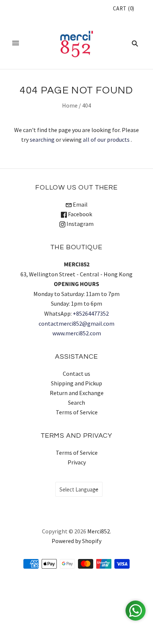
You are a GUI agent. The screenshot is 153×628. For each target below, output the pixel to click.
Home (70, 105)
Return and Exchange (77, 393)
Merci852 (98, 531)
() (123, 8)
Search (76, 402)
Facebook (79, 214)
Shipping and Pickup (76, 383)
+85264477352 (91, 313)
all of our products (106, 139)
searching (42, 139)
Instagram (79, 223)
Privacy (77, 462)
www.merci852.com (76, 333)
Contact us (76, 373)
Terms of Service (77, 412)
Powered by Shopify (76, 541)
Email (80, 204)
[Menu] (15, 43)
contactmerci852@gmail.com (76, 323)
